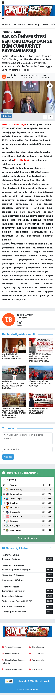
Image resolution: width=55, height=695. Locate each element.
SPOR (45, 24)
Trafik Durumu (38, 654)
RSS (10, 681)
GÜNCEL (6, 24)
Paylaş (8, 116)
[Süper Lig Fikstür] (51, 548)
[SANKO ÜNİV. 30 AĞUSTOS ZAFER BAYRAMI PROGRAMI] (14, 345)
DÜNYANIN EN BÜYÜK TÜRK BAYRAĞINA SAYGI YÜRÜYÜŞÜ (39, 384)
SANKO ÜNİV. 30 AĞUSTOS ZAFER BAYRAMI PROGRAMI (11, 356)
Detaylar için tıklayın (27, 538)
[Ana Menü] (3, 3)
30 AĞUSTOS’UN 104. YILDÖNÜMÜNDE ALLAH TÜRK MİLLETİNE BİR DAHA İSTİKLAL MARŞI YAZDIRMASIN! (14, 413)
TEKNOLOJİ (33, 24)
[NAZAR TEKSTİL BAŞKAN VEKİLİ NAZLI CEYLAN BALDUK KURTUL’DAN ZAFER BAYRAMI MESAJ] (41, 345)
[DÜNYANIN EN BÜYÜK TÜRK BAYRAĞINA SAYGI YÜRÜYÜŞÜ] (41, 372)
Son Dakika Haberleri (14, 669)
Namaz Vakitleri (12, 654)
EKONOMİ (19, 24)
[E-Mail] (19, 323)
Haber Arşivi (37, 669)
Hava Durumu (38, 647)
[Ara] (3, 18)
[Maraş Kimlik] (28, 11)
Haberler (6, 32)
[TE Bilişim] (8, 319)
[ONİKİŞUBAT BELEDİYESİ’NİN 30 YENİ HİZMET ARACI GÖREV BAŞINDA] (14, 372)
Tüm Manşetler (38, 660)
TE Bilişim (22, 318)
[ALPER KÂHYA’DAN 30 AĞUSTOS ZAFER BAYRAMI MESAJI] (41, 400)
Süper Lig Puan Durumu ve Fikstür (13, 661)
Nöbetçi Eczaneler (13, 647)
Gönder (8, 457)
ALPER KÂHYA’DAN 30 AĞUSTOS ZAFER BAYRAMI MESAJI (38, 411)
